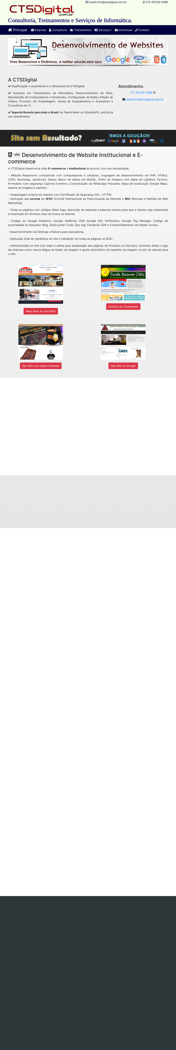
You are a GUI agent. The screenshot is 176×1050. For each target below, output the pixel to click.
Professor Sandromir (133, 969)
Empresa (40, 30)
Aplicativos (122, 914)
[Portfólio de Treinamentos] (112, 786)
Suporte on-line (61, 914)
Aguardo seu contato (103, 450)
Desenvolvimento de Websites (93, 914)
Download (125, 30)
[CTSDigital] (41, 10)
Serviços (65, 910)
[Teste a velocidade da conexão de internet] (74, 859)
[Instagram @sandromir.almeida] (118, 935)
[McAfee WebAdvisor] (71, 1011)
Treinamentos (82, 30)
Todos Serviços (120, 918)
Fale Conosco (79, 922)
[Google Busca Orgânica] (132, 987)
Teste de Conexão (95, 918)
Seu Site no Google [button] (123, 366)
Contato (143, 30)
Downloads (60, 922)
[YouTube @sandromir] (83, 935)
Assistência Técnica (86, 910)
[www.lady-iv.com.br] (119, 412)
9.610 (80, 954)
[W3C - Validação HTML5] (8, 987)
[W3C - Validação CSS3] (50, 987)
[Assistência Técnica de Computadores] (112, 558)
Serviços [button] (104, 30)
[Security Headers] (91, 999)
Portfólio (138, 918)
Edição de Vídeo (19, 918)
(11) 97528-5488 (157, 2)
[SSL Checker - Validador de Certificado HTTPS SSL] (50, 999)
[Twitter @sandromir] (42, 935)
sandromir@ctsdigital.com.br (108, 2)
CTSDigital (108, 969)
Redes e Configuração (33, 914)
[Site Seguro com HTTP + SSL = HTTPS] (105, 503)
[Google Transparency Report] (133, 999)
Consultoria (59, 30)
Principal (19, 30)
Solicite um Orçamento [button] (123, 306)
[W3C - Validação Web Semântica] (91, 987)
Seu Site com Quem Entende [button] (40, 366)
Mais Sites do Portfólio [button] (41, 311)
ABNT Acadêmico (44, 918)
